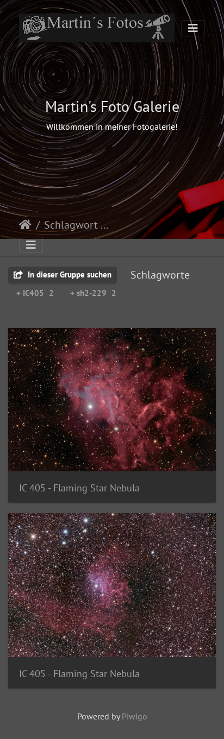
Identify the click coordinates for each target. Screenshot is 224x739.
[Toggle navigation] (193, 28)
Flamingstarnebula (140, 226)
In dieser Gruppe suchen (68, 274)
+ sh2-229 (93, 293)
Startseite (25, 225)
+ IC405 (35, 293)
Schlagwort (71, 225)
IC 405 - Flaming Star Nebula (79, 488)
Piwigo (134, 716)
